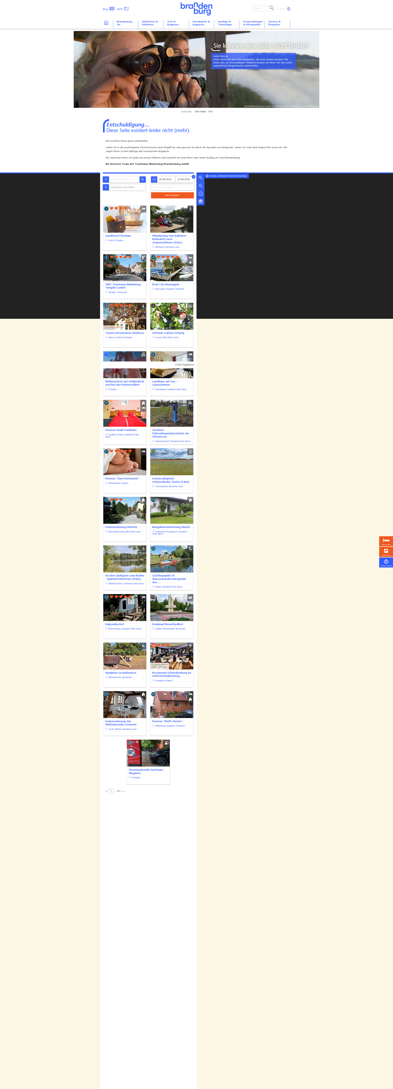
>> (123, 791)
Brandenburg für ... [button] (124, 23)
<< (106, 791)
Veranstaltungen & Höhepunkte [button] (253, 23)
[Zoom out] (200, 185)
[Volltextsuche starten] (271, 8)
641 (119, 791)
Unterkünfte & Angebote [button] (201, 23)
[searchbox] (125, 179)
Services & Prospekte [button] (274, 23)
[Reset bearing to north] (200, 193)
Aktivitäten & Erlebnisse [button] (150, 23)
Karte (120, 9)
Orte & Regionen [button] (173, 23)
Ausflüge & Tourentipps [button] (225, 23)
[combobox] (124, 179)
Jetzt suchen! (172, 195)
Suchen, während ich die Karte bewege (228, 176)
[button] (386, 552)
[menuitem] (281, 9)
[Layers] (200, 201)
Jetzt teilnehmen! (369, 1082)
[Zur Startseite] (108, 24)
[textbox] (122, 187)
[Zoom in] (200, 177)
